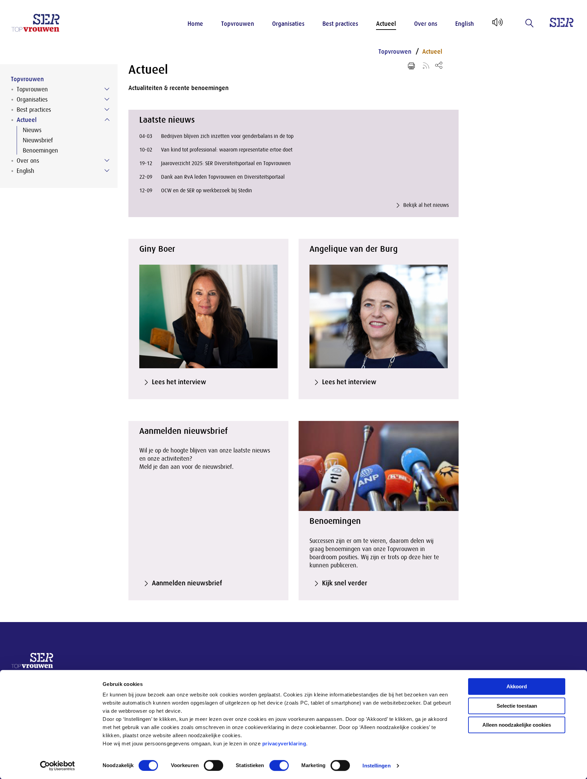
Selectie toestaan (517, 706)
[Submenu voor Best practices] (107, 109)
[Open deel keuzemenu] (438, 65)
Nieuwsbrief (38, 140)
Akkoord (516, 686)
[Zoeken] (529, 23)
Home (195, 23)
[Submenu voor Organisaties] (107, 99)
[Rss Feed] (426, 65)
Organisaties (288, 23)
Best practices (340, 23)
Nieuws (32, 130)
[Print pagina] (411, 66)
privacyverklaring (284, 743)
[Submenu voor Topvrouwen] (107, 89)
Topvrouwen (237, 23)
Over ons (425, 23)
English (464, 23)
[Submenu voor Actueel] (107, 119)
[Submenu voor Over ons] (107, 160)
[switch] (213, 765)
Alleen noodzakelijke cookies (516, 725)
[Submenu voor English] (107, 170)
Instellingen (376, 765)
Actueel (386, 23)
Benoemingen (40, 150)
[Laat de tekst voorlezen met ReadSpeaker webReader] (497, 24)
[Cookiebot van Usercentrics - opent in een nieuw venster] (57, 766)
